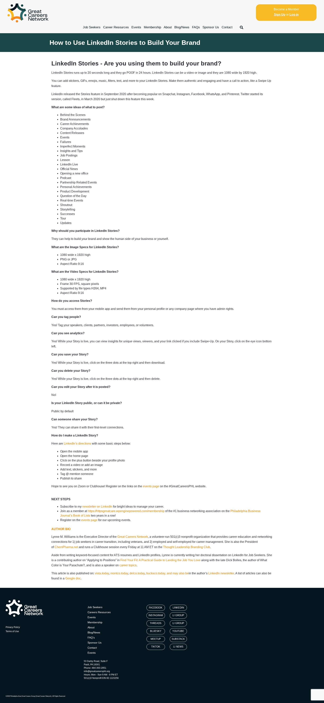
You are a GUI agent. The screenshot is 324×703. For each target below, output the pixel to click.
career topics (127, 565)
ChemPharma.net (66, 547)
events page (89, 520)
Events (136, 27)
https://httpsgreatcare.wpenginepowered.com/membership (126, 511)
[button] (241, 27)
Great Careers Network (132, 536)
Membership (152, 27)
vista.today (102, 573)
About (168, 27)
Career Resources (116, 27)
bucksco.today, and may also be (167, 573)
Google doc (73, 578)
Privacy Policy (13, 627)
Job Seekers (91, 27)
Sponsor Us (210, 27)
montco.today (119, 573)
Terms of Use (12, 631)
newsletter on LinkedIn (97, 506)
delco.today (137, 573)
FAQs (196, 27)
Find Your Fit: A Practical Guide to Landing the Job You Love (160, 560)
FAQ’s (91, 637)
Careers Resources (99, 612)
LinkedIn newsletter (221, 573)
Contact (227, 27)
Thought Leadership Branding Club (186, 547)
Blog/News (181, 27)
